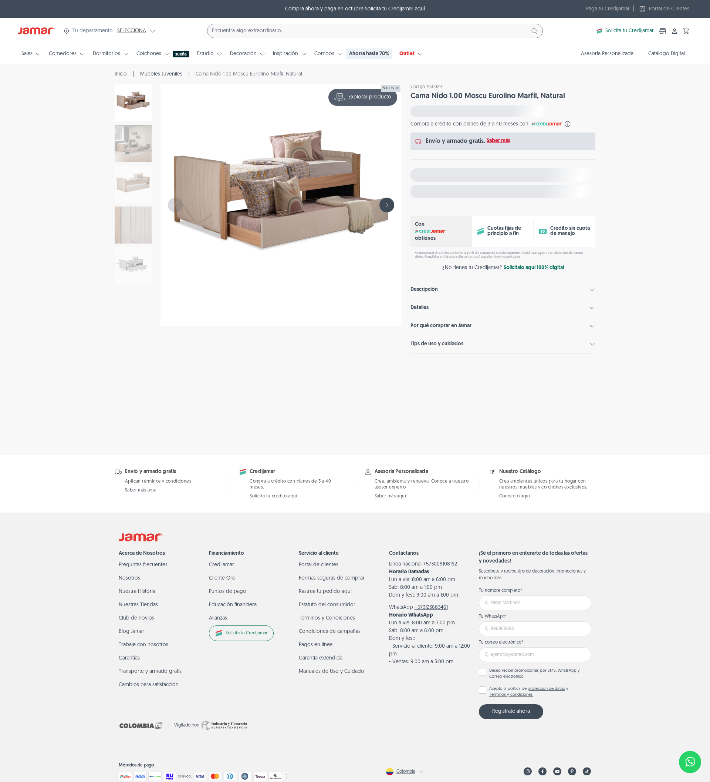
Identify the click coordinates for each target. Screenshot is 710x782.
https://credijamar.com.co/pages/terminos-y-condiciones (482, 256)
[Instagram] (527, 771)
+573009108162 (440, 564)
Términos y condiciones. (511, 695)
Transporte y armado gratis (150, 671)
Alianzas (218, 618)
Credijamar (221, 565)
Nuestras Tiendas (138, 605)
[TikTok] (586, 771)
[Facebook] (542, 771)
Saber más (498, 141)
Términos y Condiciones (327, 618)
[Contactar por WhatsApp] (690, 762)
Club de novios (136, 618)
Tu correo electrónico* (501, 642)
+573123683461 (431, 607)
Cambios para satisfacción (149, 685)
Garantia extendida (320, 658)
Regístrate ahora (511, 711)
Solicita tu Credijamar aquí (395, 9)
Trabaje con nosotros (143, 645)
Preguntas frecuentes (143, 565)
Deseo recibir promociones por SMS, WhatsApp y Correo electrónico (534, 674)
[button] (686, 31)
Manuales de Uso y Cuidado (331, 671)
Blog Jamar (131, 631)
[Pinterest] (572, 771)
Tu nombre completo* (500, 590)
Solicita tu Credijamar (629, 31)
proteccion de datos (546, 689)
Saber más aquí (141, 490)
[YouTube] (557, 771)
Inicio (121, 74)
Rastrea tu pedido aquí (325, 591)
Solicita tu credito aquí (273, 496)
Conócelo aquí (514, 496)
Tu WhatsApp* (493, 616)
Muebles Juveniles (161, 74)
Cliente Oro (222, 578)
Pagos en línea (315, 645)
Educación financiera (233, 605)
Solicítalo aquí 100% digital (534, 268)
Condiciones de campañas (330, 631)
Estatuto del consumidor (327, 605)
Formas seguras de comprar (332, 578)
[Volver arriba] (690, 737)
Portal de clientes (318, 565)
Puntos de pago (227, 591)
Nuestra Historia (137, 591)
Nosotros (129, 578)
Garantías (129, 658)
